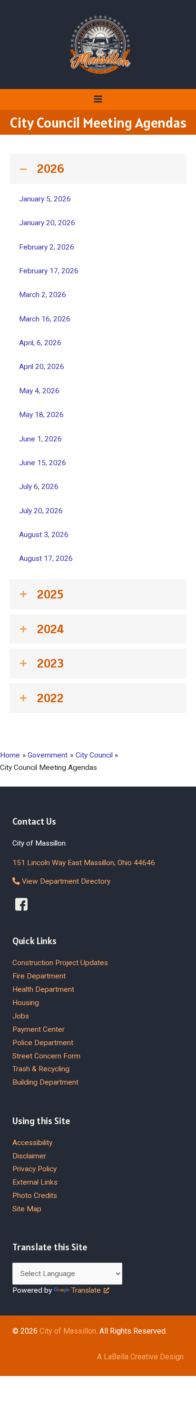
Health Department (43, 989)
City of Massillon (67, 1331)
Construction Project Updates (60, 962)
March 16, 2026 (44, 319)
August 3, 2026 (44, 534)
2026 (50, 168)
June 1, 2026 (40, 439)
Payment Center (38, 1029)
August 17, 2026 (46, 558)
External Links (35, 1182)
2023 (50, 663)
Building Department (45, 1082)
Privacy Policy (34, 1169)
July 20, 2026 (41, 511)
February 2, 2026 (46, 247)
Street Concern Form (46, 1056)
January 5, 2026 (45, 199)
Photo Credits (34, 1195)
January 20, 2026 (47, 223)
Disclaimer (29, 1156)
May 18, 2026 (41, 414)
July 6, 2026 (39, 486)
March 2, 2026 (42, 294)
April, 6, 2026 (40, 343)
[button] (98, 169)
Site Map (26, 1209)
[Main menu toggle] (98, 99)
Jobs (20, 1016)
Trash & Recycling (40, 1069)
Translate (86, 1290)
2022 (50, 698)
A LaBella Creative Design (140, 1356)
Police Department (42, 1042)
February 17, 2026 (48, 271)
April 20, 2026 (41, 366)
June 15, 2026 (42, 463)
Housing (25, 1002)
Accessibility (32, 1142)
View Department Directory (65, 881)
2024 (50, 629)
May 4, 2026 (39, 391)
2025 (50, 594)
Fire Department (39, 976)
